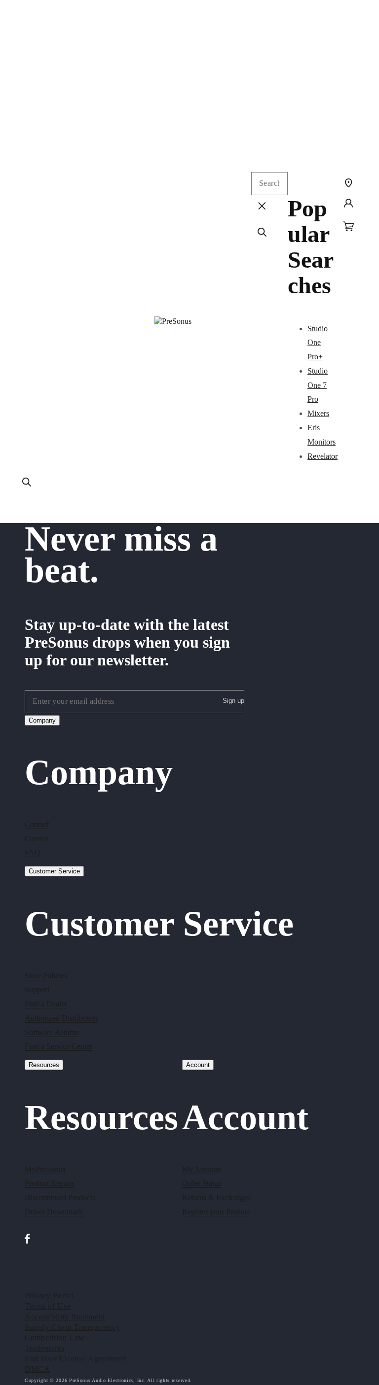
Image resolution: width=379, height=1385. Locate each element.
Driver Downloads (54, 1212)
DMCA (37, 1369)
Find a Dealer (46, 1004)
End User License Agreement (75, 1358)
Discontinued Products (60, 1197)
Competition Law (55, 1337)
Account (198, 1065)
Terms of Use (48, 1306)
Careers (36, 838)
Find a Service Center (58, 1046)
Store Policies (46, 975)
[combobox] (269, 184)
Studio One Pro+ (317, 342)
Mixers (318, 413)
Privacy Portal (49, 1295)
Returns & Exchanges (216, 1197)
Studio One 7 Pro (317, 385)
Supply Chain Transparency (72, 1327)
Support (37, 989)
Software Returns (52, 1032)
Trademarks (45, 1348)
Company (42, 720)
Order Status (201, 1183)
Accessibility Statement (65, 1317)
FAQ (32, 852)
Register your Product (216, 1212)
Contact (37, 824)
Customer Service (54, 871)
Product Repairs (50, 1183)
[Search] (27, 482)
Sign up (233, 700)
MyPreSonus (45, 1169)
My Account (201, 1169)
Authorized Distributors (61, 1018)
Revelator (322, 456)
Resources (44, 1065)
